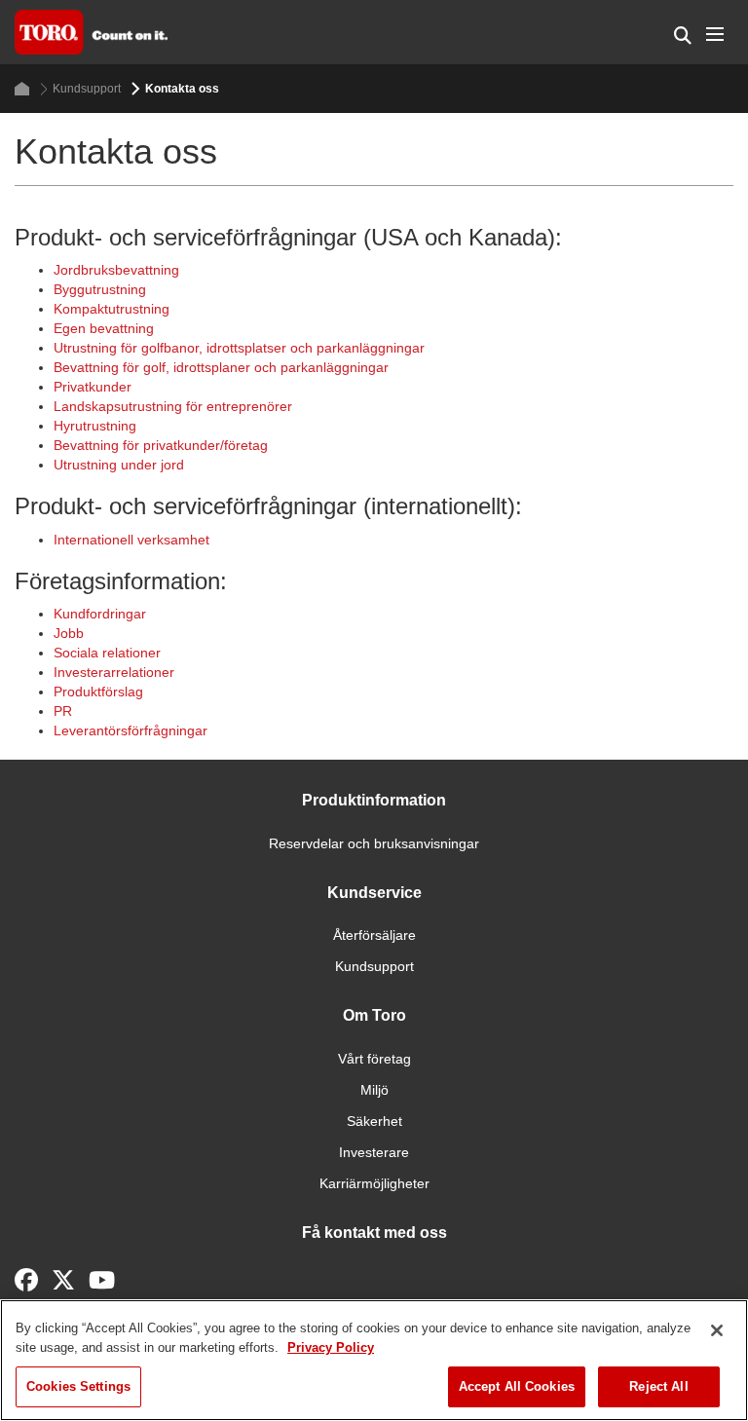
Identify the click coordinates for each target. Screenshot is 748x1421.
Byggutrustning (100, 289)
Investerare (374, 1152)
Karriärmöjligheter (374, 1183)
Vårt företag (374, 1058)
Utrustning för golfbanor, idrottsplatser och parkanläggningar (239, 347)
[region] (374, 1360)
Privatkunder (92, 386)
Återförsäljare (374, 935)
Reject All (658, 1386)
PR (63, 711)
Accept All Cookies (517, 1386)
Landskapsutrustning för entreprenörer (173, 406)
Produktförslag (98, 691)
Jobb (69, 633)
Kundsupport (87, 88)
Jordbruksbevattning (116, 270)
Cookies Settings (78, 1386)
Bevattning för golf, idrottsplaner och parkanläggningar (221, 367)
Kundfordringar (100, 613)
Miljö (374, 1090)
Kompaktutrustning (111, 309)
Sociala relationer (107, 652)
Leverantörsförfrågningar (130, 730)
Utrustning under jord (119, 464)
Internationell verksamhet (131, 539)
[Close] (716, 1330)
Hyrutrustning (95, 425)
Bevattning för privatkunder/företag (161, 445)
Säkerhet (374, 1121)
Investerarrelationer (114, 672)
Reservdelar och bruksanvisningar (374, 843)
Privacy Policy (330, 1347)
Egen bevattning (104, 328)
